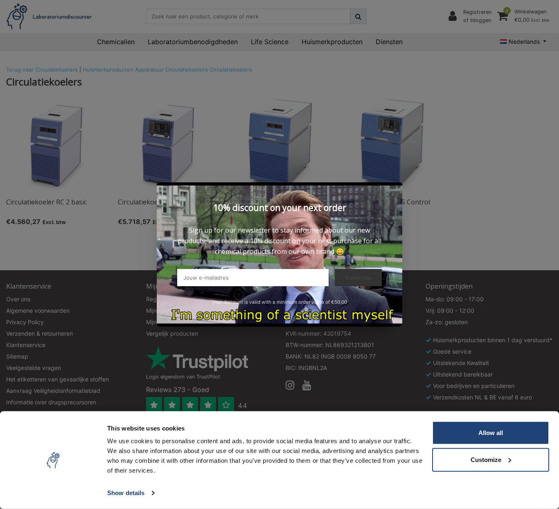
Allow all (490, 432)
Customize (486, 459)
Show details (125, 492)
